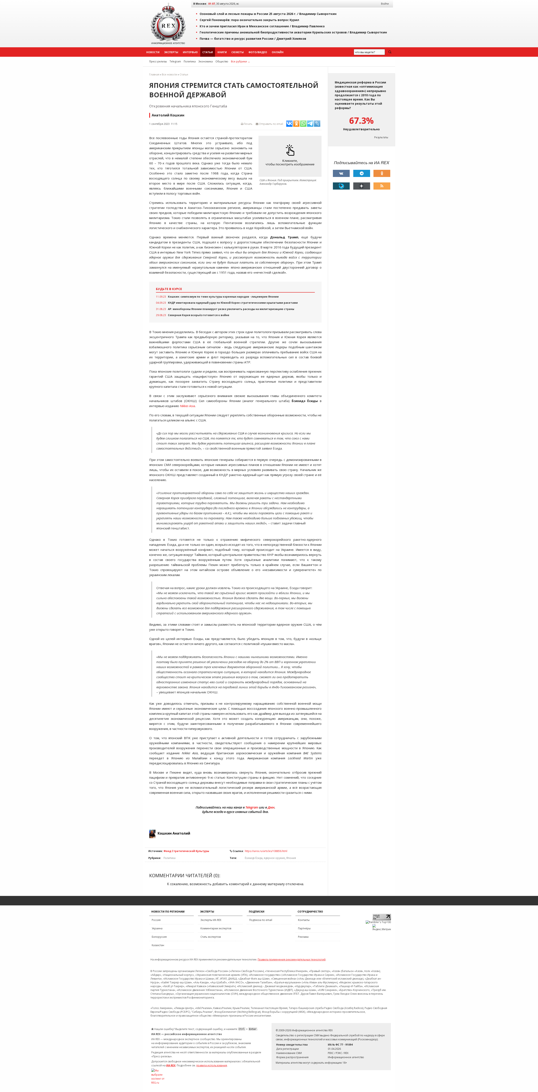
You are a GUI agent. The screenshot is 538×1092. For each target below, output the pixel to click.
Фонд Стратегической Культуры (186, 851)
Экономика (205, 61)
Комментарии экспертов (215, 928)
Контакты (304, 920)
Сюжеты (237, 52)
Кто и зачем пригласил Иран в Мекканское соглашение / (262, 26)
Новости (153, 52)
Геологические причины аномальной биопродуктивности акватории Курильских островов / (293, 32)
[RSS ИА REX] (381, 186)
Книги (222, 52)
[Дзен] (361, 186)
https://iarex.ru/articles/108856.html (266, 851)
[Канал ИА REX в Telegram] (361, 173)
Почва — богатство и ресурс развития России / (253, 39)
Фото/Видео (257, 52)
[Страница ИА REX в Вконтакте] (341, 173)
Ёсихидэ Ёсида (253, 858)
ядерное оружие (274, 858)
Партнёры (304, 928)
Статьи (207, 52)
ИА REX (170, 1065)
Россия (156, 920)
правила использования (211, 1065)
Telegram (175, 61)
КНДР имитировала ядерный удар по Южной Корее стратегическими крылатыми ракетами (233, 303)
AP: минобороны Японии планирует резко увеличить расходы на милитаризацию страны (231, 309)
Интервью (190, 52)
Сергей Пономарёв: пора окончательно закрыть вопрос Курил (249, 20)
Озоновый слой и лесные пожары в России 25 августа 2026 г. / (268, 14)
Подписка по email (260, 920)
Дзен (271, 807)
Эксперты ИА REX (210, 920)
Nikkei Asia (187, 406)
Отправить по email (270, 124)
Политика (190, 61)
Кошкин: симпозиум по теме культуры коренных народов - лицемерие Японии (223, 296)
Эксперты (171, 52)
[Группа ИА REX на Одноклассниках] (381, 173)
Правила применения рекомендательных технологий (292, 959)
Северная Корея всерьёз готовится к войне (198, 315)
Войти (385, 3)
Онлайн (278, 52)
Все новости (169, 74)
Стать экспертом (210, 937)
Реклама (303, 937)
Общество (221, 61)
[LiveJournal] (341, 186)
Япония (291, 858)
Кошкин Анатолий (174, 833)
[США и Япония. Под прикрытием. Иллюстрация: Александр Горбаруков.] (291, 156)
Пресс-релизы (158, 61)
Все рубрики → (240, 61)
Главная (154, 74)
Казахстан (158, 945)
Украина (157, 928)
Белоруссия (159, 937)
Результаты (381, 137)
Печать (247, 124)
